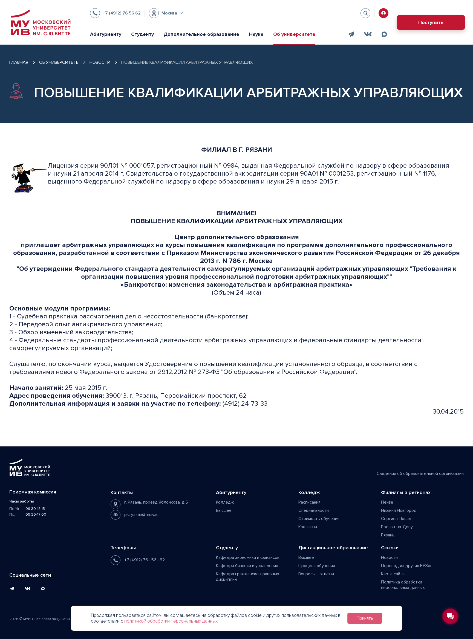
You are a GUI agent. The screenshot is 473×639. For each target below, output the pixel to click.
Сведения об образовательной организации (420, 473)
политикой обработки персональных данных (171, 621)
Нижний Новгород (399, 510)
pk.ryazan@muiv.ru (141, 514)
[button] (166, 13)
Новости (389, 557)
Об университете (294, 34)
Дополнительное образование (201, 34)
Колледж (225, 502)
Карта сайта (393, 574)
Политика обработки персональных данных (403, 584)
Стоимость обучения (318, 518)
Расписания (309, 502)
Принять (365, 618)
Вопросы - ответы (316, 574)
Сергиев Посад (396, 518)
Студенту (142, 34)
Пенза (387, 502)
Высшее (224, 510)
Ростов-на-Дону (397, 527)
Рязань (387, 535)
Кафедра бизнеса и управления (247, 565)
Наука (256, 34)
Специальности (313, 510)
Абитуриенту (105, 34)
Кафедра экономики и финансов (247, 557)
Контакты (307, 527)
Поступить (430, 22)
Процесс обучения (316, 565)
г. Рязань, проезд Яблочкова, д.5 (156, 502)
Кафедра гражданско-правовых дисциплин (247, 576)
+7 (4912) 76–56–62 (144, 560)
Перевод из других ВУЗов (406, 565)
